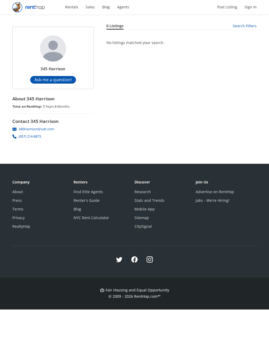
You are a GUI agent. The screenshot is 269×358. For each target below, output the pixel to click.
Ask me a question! (53, 80)
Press (17, 200)
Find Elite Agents (88, 191)
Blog (106, 6)
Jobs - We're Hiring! (212, 200)
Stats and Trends (149, 200)
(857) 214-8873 (30, 136)
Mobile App (144, 209)
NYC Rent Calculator (91, 217)
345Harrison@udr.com (36, 129)
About (17, 191)
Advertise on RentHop (215, 191)
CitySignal (143, 226)
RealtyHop (21, 226)
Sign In (251, 6)
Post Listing (227, 6)
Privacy (18, 217)
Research (142, 191)
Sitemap (141, 217)
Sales (90, 6)
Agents (123, 6)
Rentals (71, 6)
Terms (17, 209)
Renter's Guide (87, 200)
